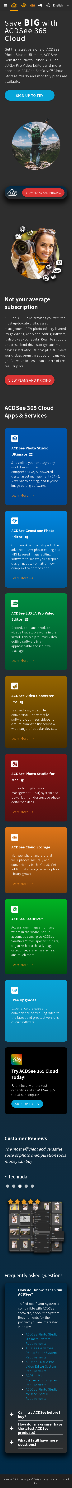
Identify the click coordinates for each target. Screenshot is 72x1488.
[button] (36, 1292)
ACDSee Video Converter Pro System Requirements (42, 1380)
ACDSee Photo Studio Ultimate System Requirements (42, 1339)
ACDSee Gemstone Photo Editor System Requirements (41, 1352)
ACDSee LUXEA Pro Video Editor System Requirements (41, 1366)
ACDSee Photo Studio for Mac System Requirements (42, 1394)
